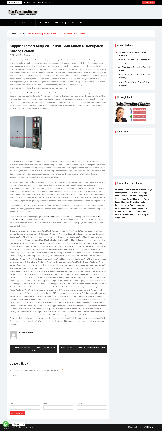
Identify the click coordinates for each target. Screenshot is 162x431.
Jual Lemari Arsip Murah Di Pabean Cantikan (80, 284)
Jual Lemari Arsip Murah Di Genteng (48, 253)
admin (28, 55)
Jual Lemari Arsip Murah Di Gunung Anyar (64, 256)
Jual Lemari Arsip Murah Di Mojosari (59, 277)
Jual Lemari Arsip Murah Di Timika (52, 315)
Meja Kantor (27, 22)
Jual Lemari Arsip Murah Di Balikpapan (34, 234)
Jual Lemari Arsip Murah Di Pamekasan (55, 290)
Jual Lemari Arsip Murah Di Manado (36, 274)
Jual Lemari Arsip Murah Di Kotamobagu (70, 265)
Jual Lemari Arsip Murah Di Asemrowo (74, 231)
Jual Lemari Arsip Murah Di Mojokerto (31, 277)
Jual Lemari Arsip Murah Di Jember (61, 259)
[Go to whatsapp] (6, 424)
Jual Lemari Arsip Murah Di (22, 231)
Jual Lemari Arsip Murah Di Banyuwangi (85, 237)
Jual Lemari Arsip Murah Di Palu (27, 290)
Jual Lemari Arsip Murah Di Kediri (50, 262)
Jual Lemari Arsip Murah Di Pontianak (49, 293)
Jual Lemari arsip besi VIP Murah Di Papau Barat (28, 93)
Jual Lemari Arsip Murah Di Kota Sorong (39, 265)
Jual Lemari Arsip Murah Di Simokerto (48, 302)
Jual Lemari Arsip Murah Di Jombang (88, 259)
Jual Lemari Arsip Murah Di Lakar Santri (60, 268)
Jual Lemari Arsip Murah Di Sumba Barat (72, 306)
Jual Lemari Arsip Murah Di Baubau (44, 240)
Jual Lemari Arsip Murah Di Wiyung (32, 321)
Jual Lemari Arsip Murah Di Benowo (71, 240)
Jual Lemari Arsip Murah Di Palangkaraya (68, 287)
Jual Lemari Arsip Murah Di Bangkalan (89, 234)
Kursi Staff (129, 214)
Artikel (13, 22)
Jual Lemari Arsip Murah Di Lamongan (89, 268)
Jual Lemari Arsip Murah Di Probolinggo (78, 293)
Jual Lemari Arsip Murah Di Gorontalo (76, 253)
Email (45, 404)
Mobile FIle (77, 22)
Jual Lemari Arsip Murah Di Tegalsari (88, 312)
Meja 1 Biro (120, 218)
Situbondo (14, 324)
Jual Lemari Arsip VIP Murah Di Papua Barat (27, 60)
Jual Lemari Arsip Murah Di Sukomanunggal (39, 306)
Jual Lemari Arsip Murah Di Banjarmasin (54, 237)
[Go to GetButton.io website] (5, 428)
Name (12, 404)
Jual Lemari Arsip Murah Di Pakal (40, 287)
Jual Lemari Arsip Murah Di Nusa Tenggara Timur (44, 284)
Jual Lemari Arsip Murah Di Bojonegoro (79, 243)
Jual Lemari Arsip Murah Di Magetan (50, 271)
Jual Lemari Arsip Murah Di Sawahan (31, 299)
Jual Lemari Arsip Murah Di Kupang (31, 268)
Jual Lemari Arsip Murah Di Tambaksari (65, 309)
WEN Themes (149, 427)
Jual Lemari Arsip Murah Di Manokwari (64, 274)
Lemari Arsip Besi (142, 214)
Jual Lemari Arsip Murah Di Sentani (88, 299)
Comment (14, 375)
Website (80, 404)
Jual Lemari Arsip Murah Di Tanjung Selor (31, 312)
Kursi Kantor (43, 22)
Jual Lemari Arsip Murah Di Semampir (60, 299)
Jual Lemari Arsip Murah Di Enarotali (58, 249)
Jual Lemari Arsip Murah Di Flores (85, 249)
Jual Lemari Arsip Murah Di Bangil (62, 234)
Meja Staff (119, 214)
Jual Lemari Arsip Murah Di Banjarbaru (24, 237)
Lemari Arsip (60, 22)
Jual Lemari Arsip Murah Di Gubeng (35, 256)
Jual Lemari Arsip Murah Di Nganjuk (45, 281)
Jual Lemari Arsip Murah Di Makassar (78, 271)
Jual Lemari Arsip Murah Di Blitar (52, 243)
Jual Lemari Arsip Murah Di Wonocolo (59, 321)
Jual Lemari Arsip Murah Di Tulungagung (71, 318)
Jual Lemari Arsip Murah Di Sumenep (36, 309)
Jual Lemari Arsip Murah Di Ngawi (71, 281)
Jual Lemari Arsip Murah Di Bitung (26, 243)
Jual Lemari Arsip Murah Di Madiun (23, 271)
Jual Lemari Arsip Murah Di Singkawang (77, 302)
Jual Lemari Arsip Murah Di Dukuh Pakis (29, 249)
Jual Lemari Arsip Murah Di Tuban (42, 318)
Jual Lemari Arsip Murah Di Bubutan (71, 246)
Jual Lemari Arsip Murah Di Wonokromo (89, 321)
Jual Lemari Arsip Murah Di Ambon (46, 231)
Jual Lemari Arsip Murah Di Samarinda (38, 296)
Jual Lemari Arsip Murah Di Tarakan (60, 312)
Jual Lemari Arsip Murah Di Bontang (44, 246)
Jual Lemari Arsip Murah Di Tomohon (80, 315)
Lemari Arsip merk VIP (54, 217)
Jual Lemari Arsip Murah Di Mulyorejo (87, 277)
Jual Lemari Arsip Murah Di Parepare (84, 290)
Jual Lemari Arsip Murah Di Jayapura (33, 259)
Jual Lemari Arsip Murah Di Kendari (76, 262)
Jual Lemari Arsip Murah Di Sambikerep (68, 296)
